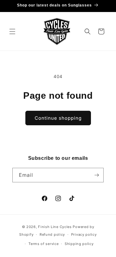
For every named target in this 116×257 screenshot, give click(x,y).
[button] (12, 31)
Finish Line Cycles (55, 227)
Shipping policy (79, 244)
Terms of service (43, 244)
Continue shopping (58, 118)
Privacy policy (84, 234)
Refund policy (52, 234)
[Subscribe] (96, 175)
